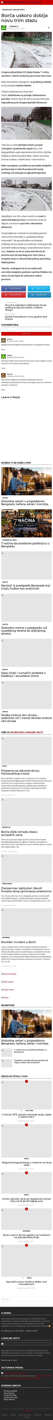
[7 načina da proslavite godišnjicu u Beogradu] (26, 523)
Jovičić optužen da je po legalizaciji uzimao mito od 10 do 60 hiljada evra (26, 1200)
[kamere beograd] (8, 974)
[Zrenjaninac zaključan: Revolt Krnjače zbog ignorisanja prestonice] (26, 868)
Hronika (6, 937)
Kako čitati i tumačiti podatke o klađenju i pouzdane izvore (23, 674)
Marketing (48, 1415)
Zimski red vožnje (11, 1397)
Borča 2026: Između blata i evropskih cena (19, 833)
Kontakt (26, 1417)
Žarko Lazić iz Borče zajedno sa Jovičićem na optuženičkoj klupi (26, 1236)
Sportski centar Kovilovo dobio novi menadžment (26, 1283)
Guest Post (37, 1415)
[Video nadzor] (7, 982)
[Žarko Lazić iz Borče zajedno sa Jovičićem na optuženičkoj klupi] (26, 1219)
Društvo (6, 827)
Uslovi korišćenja (25, 1415)
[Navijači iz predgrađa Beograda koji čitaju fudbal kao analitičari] (26, 565)
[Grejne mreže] (7, 990)
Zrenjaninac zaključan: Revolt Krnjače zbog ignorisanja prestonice (26, 890)
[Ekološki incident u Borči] (26, 922)
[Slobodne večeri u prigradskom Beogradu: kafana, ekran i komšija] (26, 481)
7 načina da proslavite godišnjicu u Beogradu (25, 545)
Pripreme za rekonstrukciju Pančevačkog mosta (20, 772)
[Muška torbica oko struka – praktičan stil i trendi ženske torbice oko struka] (26, 695)
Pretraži (49, 1299)
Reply (3, 349)
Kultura (29, 1110)
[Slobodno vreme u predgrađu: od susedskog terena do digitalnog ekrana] (26, 608)
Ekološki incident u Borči (18, 942)
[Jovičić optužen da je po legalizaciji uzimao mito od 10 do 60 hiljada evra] (26, 1183)
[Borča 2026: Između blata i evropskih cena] (26, 812)
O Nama (4, 1415)
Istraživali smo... (10, 540)
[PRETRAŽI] (50, 2)
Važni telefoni (9, 1399)
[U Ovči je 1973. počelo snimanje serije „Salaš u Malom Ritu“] (26, 1095)
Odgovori (26, 334)
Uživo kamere (9, 1393)
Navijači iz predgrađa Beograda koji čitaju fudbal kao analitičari (25, 587)
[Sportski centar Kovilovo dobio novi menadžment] (26, 1261)
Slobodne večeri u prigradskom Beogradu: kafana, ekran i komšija (24, 503)
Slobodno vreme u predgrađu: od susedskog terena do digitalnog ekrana (24, 630)
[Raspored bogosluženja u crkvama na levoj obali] (26, 1140)
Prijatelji (13, 1415)
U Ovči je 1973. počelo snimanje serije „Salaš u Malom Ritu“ (26, 1115)
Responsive (26, 1411)
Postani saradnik (10, 1391)
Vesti (4, 766)
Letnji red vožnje (10, 1395)
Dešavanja (7, 884)
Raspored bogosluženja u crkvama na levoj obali (26, 1163)
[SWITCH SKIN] (46, 2)
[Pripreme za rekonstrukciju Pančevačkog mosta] (26, 751)
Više (28, 791)
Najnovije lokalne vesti (26, 732)
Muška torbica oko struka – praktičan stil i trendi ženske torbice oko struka (26, 718)
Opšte (5, 498)
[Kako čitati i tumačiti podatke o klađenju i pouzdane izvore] (26, 653)
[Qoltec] (5, 998)
